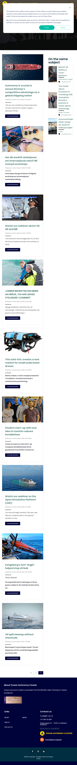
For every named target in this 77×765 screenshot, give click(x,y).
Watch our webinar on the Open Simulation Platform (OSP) (20, 500)
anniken (13, 99)
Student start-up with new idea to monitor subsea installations (21, 431)
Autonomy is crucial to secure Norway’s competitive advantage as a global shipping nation (22, 90)
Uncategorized (66, 115)
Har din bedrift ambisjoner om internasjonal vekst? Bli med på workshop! (21, 161)
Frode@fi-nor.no (46, 716)
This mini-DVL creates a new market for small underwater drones (22, 363)
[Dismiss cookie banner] (70, 7)
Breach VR (67, 82)
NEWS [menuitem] (6, 717)
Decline (63, 27)
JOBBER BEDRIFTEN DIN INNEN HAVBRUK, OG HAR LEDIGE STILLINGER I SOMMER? (21, 294)
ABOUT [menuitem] (7, 722)
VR (62, 82)
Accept (47, 27)
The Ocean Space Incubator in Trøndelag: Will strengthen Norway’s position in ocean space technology (65, 97)
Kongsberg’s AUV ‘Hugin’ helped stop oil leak (20, 566)
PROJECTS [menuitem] (8, 727)
